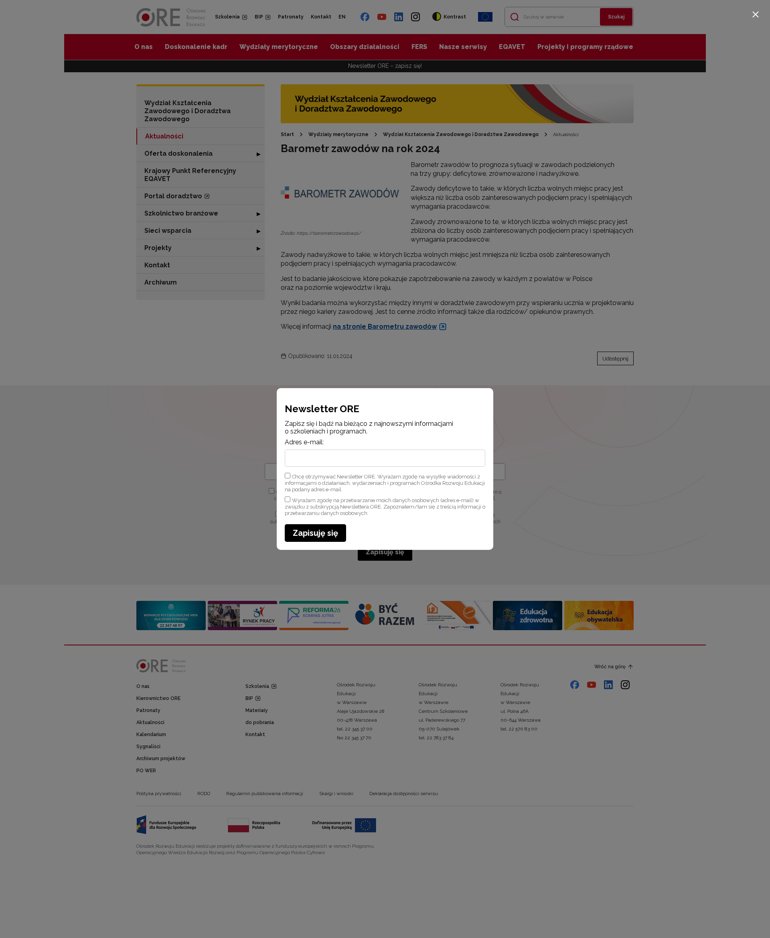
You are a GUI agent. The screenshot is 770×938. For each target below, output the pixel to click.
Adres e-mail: (304, 442)
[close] (755, 14)
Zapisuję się (315, 533)
